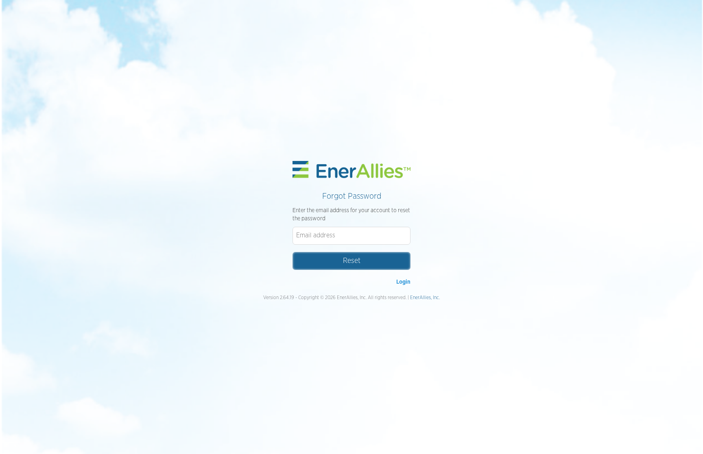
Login (403, 282)
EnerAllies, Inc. (425, 297)
